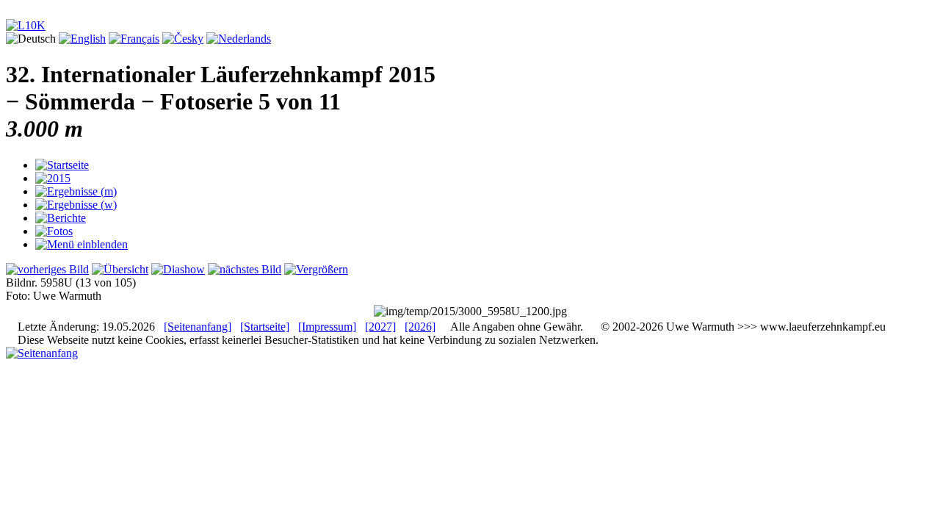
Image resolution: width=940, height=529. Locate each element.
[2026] (420, 326)
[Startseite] (264, 326)
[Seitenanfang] (197, 326)
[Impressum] (327, 326)
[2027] (380, 326)
